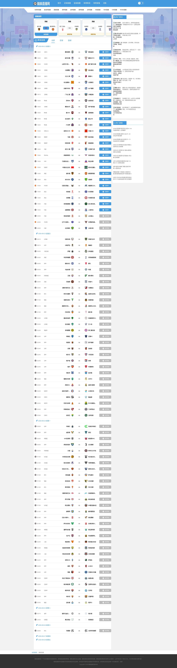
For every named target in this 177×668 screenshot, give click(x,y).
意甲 (45, 263)
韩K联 (45, 100)
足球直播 (67, 3)
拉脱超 (45, 620)
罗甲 (45, 536)
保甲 (45, 613)
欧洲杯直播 (47, 10)
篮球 (69, 40)
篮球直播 (77, 3)
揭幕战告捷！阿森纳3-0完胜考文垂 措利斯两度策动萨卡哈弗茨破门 (122, 173)
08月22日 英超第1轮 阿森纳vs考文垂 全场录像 (122, 156)
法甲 (45, 336)
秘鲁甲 (45, 391)
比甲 (45, 245)
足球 (61, 40)
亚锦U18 (46, 131)
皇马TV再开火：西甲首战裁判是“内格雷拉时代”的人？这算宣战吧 (131, 23)
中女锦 (45, 64)
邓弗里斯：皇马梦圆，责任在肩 (130, 42)
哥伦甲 (45, 403)
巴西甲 (45, 578)
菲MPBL (46, 155)
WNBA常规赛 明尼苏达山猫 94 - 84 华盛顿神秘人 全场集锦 (122, 129)
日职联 (45, 70)
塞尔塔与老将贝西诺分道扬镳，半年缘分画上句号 (131, 34)
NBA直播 (106, 10)
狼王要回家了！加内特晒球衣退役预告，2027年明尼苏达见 (131, 108)
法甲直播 (89, 10)
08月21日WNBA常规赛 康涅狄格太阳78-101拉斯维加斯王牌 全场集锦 (122, 178)
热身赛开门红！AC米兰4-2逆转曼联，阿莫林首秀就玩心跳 (131, 99)
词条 (104, 3)
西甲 (45, 312)
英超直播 (56, 10)
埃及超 (45, 469)
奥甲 (45, 499)
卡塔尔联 (46, 251)
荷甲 (45, 288)
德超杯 (45, 330)
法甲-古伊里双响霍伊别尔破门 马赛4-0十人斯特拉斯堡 (122, 162)
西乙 (45, 294)
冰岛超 (45, 457)
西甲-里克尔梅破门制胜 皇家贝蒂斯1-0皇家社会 (122, 167)
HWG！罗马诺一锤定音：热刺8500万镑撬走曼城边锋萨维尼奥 (130, 59)
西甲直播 (64, 10)
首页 (59, 3)
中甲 (45, 161)
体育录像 (96, 3)
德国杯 (45, 137)
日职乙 (45, 52)
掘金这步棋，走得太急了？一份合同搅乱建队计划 (131, 50)
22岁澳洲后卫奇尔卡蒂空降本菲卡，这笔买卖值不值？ (130, 70)
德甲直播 (81, 10)
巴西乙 (45, 397)
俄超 (45, 306)
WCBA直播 (123, 10)
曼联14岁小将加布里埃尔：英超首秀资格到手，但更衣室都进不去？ (131, 88)
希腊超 (45, 438)
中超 (45, 149)
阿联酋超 (46, 275)
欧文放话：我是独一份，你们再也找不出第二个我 (131, 79)
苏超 (45, 282)
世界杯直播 (38, 10)
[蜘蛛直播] (43, 3)
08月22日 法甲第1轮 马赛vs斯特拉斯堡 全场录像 (122, 151)
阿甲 (45, 409)
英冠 (45, 179)
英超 (46, 21)
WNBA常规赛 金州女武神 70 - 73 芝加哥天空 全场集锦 (121, 140)
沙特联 (45, 239)
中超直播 (97, 10)
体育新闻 (87, 3)
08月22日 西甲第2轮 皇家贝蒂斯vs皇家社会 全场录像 (122, 145)
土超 (45, 542)
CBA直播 (114, 10)
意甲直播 (73, 10)
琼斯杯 (45, 167)
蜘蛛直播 (41, 652)
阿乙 (45, 631)
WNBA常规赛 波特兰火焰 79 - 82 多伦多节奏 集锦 (121, 135)
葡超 (45, 300)
